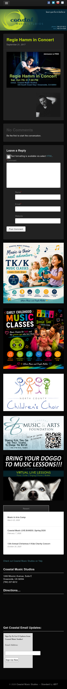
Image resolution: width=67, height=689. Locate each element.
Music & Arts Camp (16, 517)
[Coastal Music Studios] (33, 19)
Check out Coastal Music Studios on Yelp (22, 560)
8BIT (55, 684)
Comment (11, 160)
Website (19, 216)
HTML (49, 155)
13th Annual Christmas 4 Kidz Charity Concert (28, 543)
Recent (26, 508)
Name (18, 192)
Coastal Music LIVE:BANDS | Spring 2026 (26, 530)
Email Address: (11, 645)
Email (17, 204)
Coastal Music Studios (27, 684)
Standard (45, 684)
